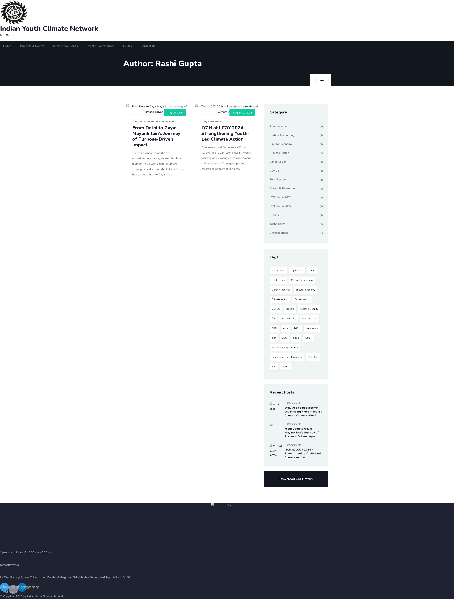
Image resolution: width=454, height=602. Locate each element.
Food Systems (279, 179)
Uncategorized (279, 233)
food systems (309, 318)
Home (7, 46)
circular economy (305, 289)
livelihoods (312, 328)
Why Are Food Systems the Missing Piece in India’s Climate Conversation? (303, 411)
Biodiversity (278, 280)
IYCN (297, 328)
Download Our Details (296, 479)
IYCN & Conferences (101, 46)
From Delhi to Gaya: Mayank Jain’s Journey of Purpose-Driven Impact (156, 136)
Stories (274, 215)
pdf (274, 338)
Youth (286, 366)
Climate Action (279, 153)
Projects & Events (32, 46)
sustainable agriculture (285, 347)
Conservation (278, 162)
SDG (284, 338)
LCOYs (127, 46)
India (285, 328)
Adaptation (278, 270)
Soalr (296, 338)
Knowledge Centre (66, 46)
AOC (312, 270)
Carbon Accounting (282, 135)
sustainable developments (287, 357)
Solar (308, 338)
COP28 (274, 171)
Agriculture (297, 270)
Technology (277, 224)
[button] (5, 35)
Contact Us (148, 46)
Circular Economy (281, 144)
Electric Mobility (309, 309)
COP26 (276, 309)
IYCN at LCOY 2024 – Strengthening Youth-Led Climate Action (225, 133)
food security (288, 318)
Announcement (279, 126)
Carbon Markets (281, 289)
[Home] (41, 12)
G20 (274, 328)
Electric (290, 309)
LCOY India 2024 (281, 206)
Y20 (274, 366)
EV (273, 318)
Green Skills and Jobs (284, 188)
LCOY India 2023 (281, 197)
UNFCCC (312, 357)
